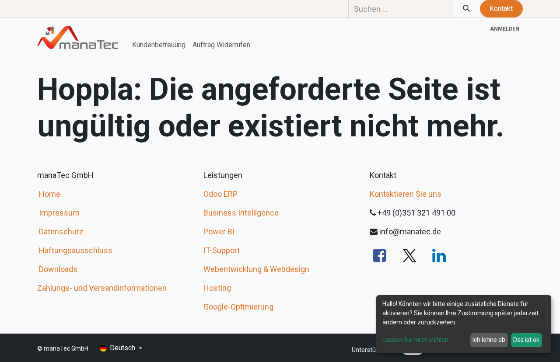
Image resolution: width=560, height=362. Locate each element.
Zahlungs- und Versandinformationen (102, 287)
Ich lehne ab (488, 339)
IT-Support (221, 250)
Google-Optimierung (238, 306)
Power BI (218, 231)
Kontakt (501, 8)
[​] (379, 255)
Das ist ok (526, 339)
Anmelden (504, 29)
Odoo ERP (220, 193)
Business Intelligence (241, 212)
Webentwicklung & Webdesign (256, 269)
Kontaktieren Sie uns (405, 193)
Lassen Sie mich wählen (415, 339)
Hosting (217, 287)
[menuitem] (159, 45)
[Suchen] (466, 8)
